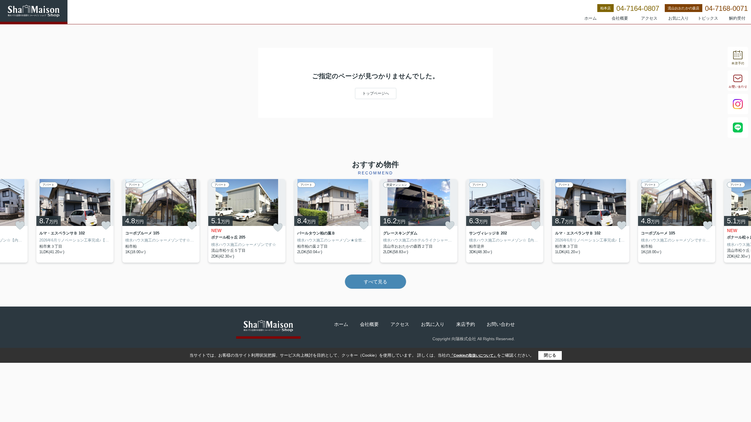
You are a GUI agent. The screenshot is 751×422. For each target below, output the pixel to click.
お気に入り (678, 18)
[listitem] (247, 221)
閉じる (550, 355)
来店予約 (465, 324)
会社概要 (620, 18)
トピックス (708, 18)
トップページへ (375, 93)
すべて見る (375, 281)
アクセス (649, 18)
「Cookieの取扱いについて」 (473, 355)
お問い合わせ (501, 324)
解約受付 (737, 18)
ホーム (590, 18)
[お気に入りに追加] (20, 225)
